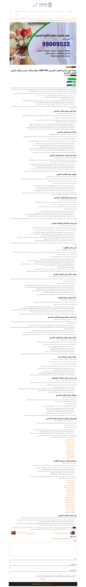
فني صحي (44, 100)
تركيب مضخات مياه (58, 361)
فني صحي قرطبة (69, 504)
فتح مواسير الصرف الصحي (64, 285)
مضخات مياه (68, 365)
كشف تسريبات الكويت (33, 311)
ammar (66, 75)
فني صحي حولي (70, 444)
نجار (52, 11)
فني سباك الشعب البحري (29, 527)
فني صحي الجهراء (69, 495)
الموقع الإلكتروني (73, 570)
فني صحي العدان (69, 480)
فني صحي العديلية (69, 505)
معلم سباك (71, 529)
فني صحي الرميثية (69, 509)
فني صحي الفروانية (69, 446)
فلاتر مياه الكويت (47, 351)
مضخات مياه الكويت (26, 192)
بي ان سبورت (25, 11)
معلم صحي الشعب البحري (47, 529)
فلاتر (41, 260)
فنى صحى (68, 120)
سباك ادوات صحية (65, 527)
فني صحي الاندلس (69, 451)
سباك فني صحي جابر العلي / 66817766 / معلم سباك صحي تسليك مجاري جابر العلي (61, 533)
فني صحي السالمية (69, 490)
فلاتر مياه (60, 342)
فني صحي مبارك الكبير (68, 485)
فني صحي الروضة (69, 488)
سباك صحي (70, 20)
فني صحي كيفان (70, 493)
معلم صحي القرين (70, 456)
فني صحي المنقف (69, 502)
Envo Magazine (50, 584)
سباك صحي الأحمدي (70, 454)
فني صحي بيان (70, 510)
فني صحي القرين (69, 439)
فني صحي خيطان (69, 449)
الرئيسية (74, 20)
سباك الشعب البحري (57, 527)
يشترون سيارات (58, 11)
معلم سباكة (55, 529)
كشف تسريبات (44, 124)
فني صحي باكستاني (70, 235)
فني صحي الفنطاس (69, 512)
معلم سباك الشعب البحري (63, 529)
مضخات (71, 194)
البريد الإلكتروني (73, 564)
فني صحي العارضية (69, 498)
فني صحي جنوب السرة (68, 442)
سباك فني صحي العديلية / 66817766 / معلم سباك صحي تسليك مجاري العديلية (25, 533)
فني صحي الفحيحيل (69, 500)
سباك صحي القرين (68, 457)
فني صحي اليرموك (69, 507)
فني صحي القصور (69, 482)
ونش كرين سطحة (32, 11)
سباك (67, 93)
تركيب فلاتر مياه (71, 95)
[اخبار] (10, 11)
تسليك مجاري (53, 145)
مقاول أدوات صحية (68, 269)
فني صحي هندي (39, 218)
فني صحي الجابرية (69, 452)
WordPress (41, 584)
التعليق (74, 540)
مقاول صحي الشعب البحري (35, 529)
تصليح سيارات (18, 11)
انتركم (16, 14)
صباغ (64, 11)
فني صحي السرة (70, 492)
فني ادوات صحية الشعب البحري (41, 527)
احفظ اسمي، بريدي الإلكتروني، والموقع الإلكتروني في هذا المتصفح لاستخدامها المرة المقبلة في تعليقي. (55, 576)
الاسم (75, 558)
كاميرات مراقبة (47, 11)
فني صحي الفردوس (69, 497)
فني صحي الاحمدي (69, 441)
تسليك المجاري (63, 136)
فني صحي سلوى (70, 447)
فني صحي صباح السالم (68, 487)
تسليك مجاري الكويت (65, 238)
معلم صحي (40, 152)
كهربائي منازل (69, 11)
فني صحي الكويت (38, 95)
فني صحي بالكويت (33, 150)
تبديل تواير (40, 11)
